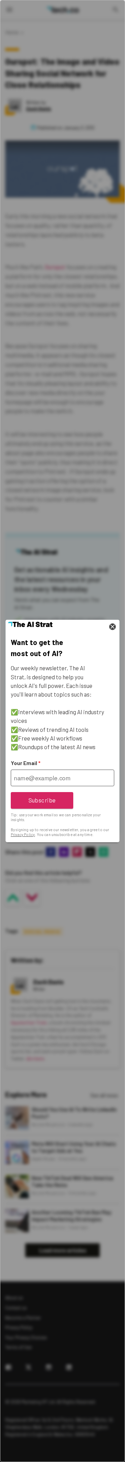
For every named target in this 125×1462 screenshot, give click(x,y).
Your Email (25, 763)
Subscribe (42, 800)
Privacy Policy (23, 834)
